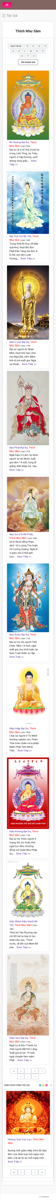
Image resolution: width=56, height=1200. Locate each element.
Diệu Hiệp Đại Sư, (19, 728)
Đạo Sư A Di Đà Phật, (21, 534)
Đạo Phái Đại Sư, (19, 447)
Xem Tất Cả (16, 46)
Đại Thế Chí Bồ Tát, (20, 236)
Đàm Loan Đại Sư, (19, 341)
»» (35, 1076)
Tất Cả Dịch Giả (28, 62)
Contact (45, 1197)
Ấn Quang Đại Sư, (19, 142)
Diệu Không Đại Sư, (20, 831)
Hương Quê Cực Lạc (20, 1139)
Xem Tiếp (26, 258)
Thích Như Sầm (18, 538)
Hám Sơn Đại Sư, (19, 1037)
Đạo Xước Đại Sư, (19, 634)
